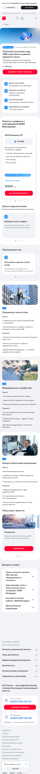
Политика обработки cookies (12, 743)
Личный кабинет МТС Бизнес (24, 722)
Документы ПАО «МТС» (10, 740)
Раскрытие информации (10, 737)
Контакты (5, 733)
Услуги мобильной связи (11, 645)
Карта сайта (6, 746)
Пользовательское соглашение (13, 752)
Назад (6, 24)
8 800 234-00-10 (30, 13)
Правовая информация (10, 759)
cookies (18, 764)
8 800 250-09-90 (21, 718)
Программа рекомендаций (11, 755)
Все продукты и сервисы (10, 642)
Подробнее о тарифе (12, 181)
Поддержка (8, 722)
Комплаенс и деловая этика (11, 749)
